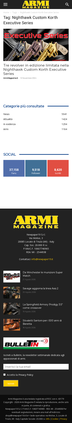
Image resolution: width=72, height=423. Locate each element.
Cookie (54, 418)
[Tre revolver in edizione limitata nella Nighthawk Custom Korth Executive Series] (36, 45)
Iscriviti (58, 161)
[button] (5, 4)
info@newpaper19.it (42, 259)
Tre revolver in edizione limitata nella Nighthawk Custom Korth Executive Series (36, 69)
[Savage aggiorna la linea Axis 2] (11, 292)
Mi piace (14, 161)
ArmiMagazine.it (10, 78)
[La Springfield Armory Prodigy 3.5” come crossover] (11, 309)
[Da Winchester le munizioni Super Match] (11, 276)
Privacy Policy (25, 374)
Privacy (63, 418)
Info (48, 418)
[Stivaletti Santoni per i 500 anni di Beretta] (11, 325)
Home (6, 12)
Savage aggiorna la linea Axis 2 (40, 288)
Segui (36, 161)
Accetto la (12, 374)
